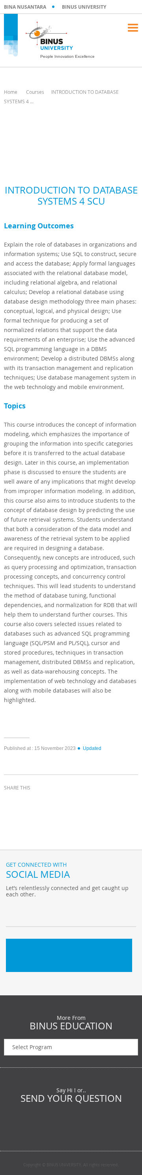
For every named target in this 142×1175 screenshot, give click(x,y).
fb (14, 911)
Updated (92, 748)
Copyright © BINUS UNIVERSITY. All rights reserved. (71, 1165)
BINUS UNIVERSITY (84, 7)
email (71, 802)
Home (10, 92)
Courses (35, 92)
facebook (12, 802)
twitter (31, 802)
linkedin (51, 802)
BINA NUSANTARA (25, 7)
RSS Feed (53, 911)
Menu (133, 28)
